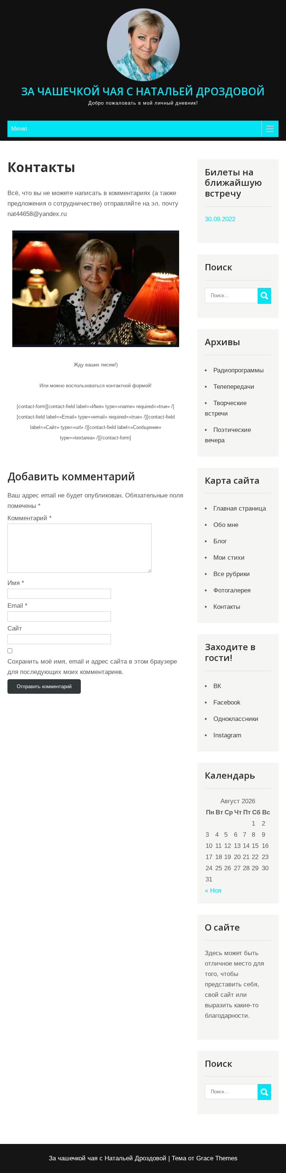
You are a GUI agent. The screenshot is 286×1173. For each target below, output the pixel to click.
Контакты (226, 606)
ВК (217, 686)
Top (268, 1155)
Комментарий (29, 518)
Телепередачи (233, 386)
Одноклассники (235, 718)
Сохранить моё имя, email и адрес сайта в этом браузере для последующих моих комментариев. (92, 666)
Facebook (227, 702)
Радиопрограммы (238, 370)
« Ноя (213, 890)
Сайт (14, 628)
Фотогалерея (232, 590)
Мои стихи (229, 557)
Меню (19, 128)
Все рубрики (231, 574)
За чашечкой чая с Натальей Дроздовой (143, 91)
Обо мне (225, 524)
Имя (15, 582)
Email (17, 605)
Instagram (227, 735)
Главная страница (239, 508)
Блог (220, 541)
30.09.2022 (220, 219)
